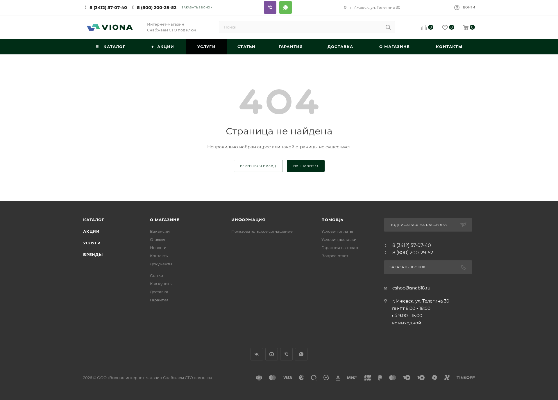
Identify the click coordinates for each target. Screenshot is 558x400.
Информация (248, 219)
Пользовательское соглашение (262, 231)
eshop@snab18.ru (411, 288)
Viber (270, 7)
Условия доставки (339, 239)
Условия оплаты (337, 231)
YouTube (271, 354)
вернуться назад (258, 166)
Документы (161, 264)
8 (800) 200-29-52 (156, 7)
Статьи (156, 275)
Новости (158, 247)
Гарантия (159, 300)
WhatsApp (301, 354)
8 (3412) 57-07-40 (108, 7)
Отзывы (157, 239)
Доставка (159, 291)
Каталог (93, 219)
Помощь (332, 219)
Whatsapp (285, 7)
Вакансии (160, 231)
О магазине (165, 219)
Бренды (93, 254)
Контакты (159, 255)
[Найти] (388, 27)
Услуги (92, 243)
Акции (91, 231)
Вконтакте (257, 354)
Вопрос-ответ (334, 255)
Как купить (160, 283)
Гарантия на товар (339, 247)
